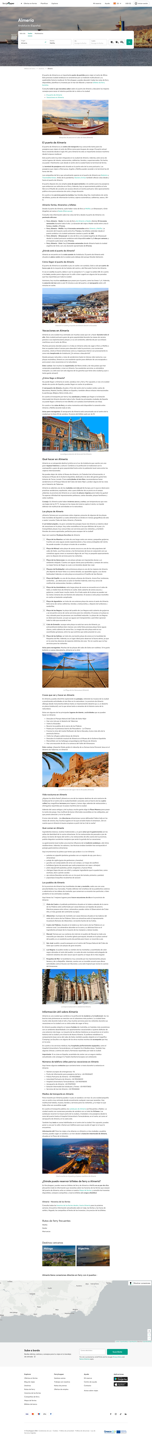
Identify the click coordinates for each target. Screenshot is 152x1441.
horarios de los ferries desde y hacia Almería (73, 1205)
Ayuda (107, 3)
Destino (52, 40)
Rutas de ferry (29, 1389)
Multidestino (39, 33)
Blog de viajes (29, 1382)
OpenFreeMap (124, 1341)
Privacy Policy (117, 1357)
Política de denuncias (82, 1431)
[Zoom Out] (149, 1338)
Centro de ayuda (90, 1382)
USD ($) (128, 3)
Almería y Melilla (95, 228)
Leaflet (117, 1341)
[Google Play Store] (121, 1379)
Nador (60, 211)
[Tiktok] (121, 1414)
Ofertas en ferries (30, 3)
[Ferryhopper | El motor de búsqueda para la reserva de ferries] (8, 3)
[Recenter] (149, 1331)
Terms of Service (84, 1359)
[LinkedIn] (126, 1414)
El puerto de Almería (54, 95)
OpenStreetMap (147, 1341)
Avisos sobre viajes (91, 1390)
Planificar (44, 3)
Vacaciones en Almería (55, 97)
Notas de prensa (60, 1386)
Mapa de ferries (85, 1190)
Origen (23, 40)
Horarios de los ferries (32, 1393)
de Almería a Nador (83, 221)
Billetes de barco (29, 68)
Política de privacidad (66, 1431)
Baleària (104, 175)
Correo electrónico (86, 1350)
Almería (50, 68)
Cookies (55, 1431)
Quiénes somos (59, 1378)
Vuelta (30, 33)
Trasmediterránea (49, 178)
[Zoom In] (149, 1335)
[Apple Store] (121, 1384)
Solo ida (22, 33)
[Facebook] (111, 1414)
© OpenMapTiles (132, 1341)
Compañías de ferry (31, 1397)
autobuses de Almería (77, 1109)
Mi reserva (97, 3)
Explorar (55, 3)
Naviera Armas (80, 178)
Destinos (41, 68)
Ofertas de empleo (61, 1389)
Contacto (87, 1386)
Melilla (87, 209)
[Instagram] (116, 1414)
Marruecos (68, 211)
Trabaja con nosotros (62, 1382)
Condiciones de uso (44, 1431)
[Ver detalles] (34, 1356)
